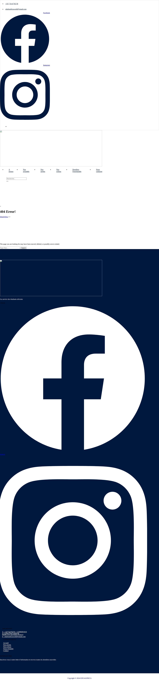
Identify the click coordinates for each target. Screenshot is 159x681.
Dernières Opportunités (76, 170)
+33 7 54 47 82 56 (11, 4)
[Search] (7, 181)
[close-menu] (1, 176)
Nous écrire (12, 126)
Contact (6, 651)
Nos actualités (26, 170)
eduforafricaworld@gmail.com (15, 9)
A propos (11, 170)
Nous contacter (99, 170)
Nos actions (58, 170)
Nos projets (43, 170)
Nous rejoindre (8, 649)
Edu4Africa (4, 217)
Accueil (6, 643)
